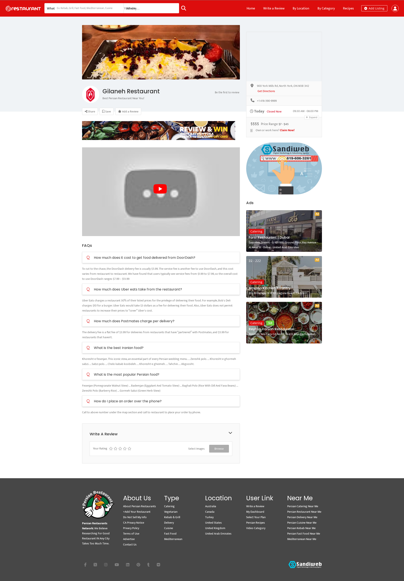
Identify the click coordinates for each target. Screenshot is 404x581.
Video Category (255, 528)
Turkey (209, 517)
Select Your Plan (256, 517)
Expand (312, 117)
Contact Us (130, 544)
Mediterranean (173, 539)
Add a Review (129, 111)
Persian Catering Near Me (302, 506)
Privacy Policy (131, 528)
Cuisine (168, 528)
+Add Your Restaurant (136, 511)
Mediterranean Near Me (301, 539)
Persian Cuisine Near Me (301, 522)
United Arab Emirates (218, 533)
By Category (326, 8)
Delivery (169, 522)
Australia (210, 506)
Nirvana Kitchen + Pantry (270, 288)
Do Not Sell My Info (135, 517)
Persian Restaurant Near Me (304, 511)
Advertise (129, 539)
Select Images (196, 448)
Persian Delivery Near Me (302, 517)
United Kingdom (215, 528)
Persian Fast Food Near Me (303, 533)
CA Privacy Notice (133, 522)
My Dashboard (255, 511)
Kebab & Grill (172, 517)
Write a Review (273, 8)
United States (213, 522)
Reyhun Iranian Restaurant (271, 329)
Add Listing (376, 8)
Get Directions (266, 91)
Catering (256, 231)
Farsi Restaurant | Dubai (269, 237)
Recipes (348, 8)
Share (91, 111)
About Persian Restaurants (139, 506)
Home (251, 8)
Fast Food (170, 533)
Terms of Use (131, 533)
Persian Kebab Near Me (301, 528)
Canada (209, 511)
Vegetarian (170, 511)
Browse (219, 448)
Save (108, 111)
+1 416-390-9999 (267, 101)
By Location (301, 8)
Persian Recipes (255, 522)
